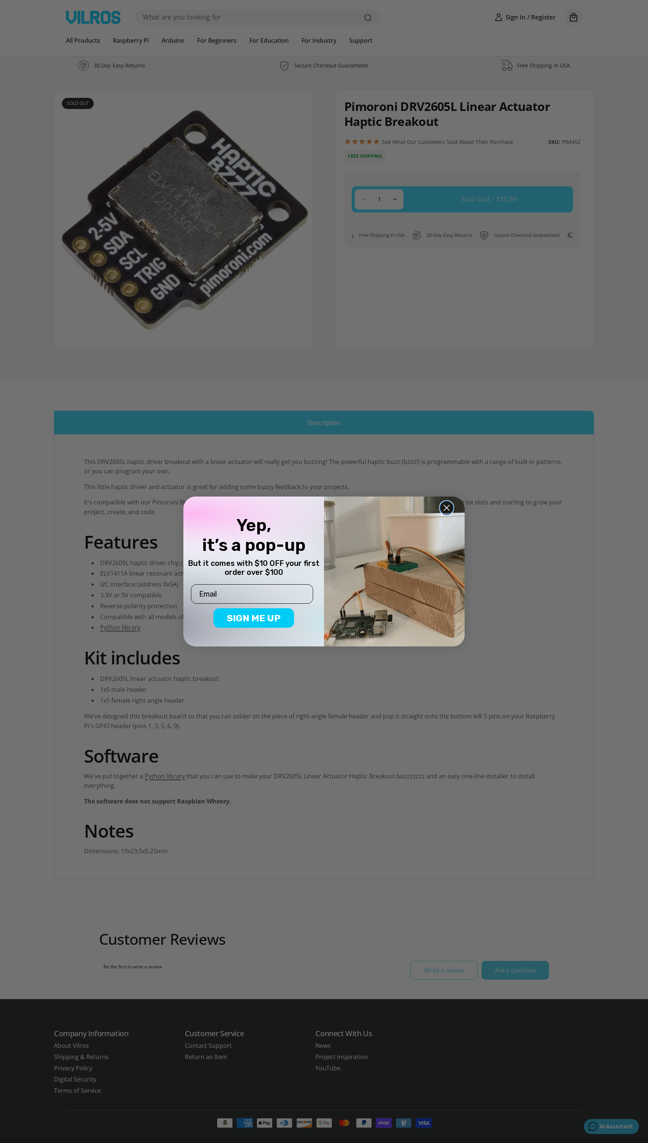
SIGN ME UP (253, 618)
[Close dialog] (446, 508)
